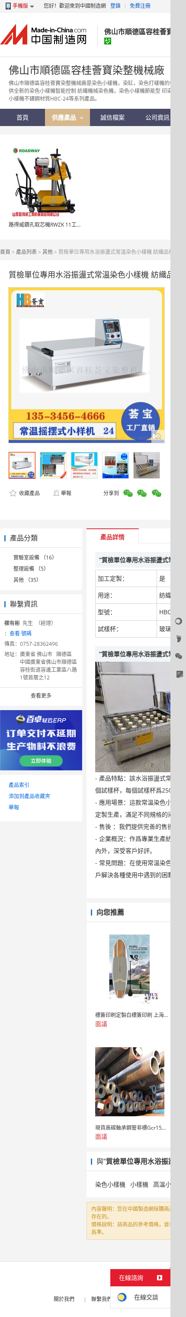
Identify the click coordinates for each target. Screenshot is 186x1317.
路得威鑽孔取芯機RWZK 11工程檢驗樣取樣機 (61, 224)
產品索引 (19, 785)
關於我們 (64, 1299)
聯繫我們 (101, 1299)
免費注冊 (140, 5)
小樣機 (139, 1184)
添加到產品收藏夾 (29, 796)
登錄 (115, 5)
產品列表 (26, 252)
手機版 (20, 5)
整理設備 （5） (31, 568)
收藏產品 (29, 493)
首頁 (5, 252)
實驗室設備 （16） (35, 557)
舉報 (66, 493)
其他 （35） (27, 580)
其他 (47, 252)
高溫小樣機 (168, 1184)
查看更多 (41, 695)
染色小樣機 (110, 1184)
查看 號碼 (21, 633)
